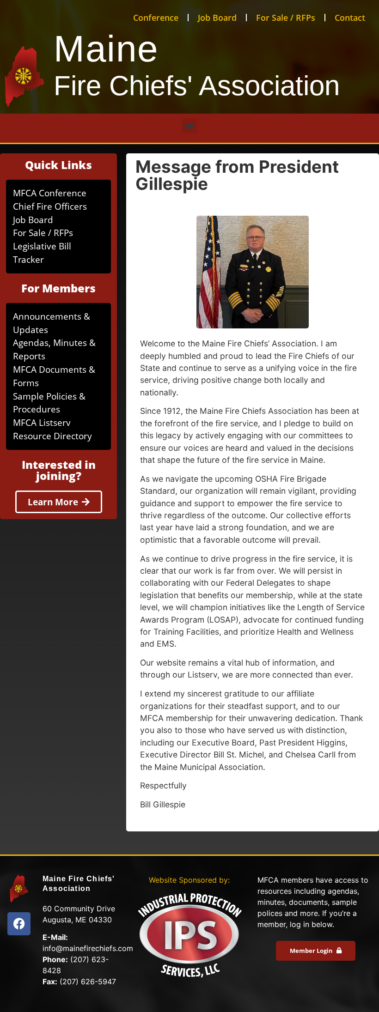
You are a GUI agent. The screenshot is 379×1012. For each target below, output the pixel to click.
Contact (350, 17)
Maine (106, 48)
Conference (155, 17)
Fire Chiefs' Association (197, 85)
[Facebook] (19, 923)
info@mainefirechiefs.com (88, 948)
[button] (189, 125)
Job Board (217, 17)
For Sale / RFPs (285, 17)
